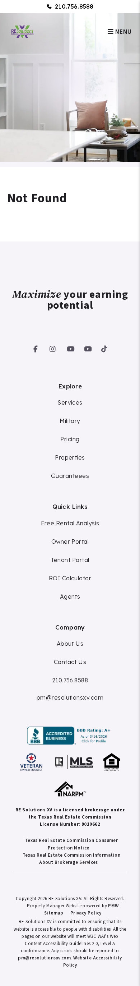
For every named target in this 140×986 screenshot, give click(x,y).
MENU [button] (122, 31)
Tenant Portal (70, 559)
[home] (22, 31)
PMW (113, 906)
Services (70, 402)
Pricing (69, 439)
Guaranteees (70, 475)
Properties (70, 457)
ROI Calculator (70, 578)
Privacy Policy (86, 913)
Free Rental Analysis (70, 523)
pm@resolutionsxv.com (70, 697)
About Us (70, 643)
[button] (35, 347)
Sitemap (53, 913)
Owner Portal (70, 541)
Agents (70, 596)
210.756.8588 (74, 6)
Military (70, 420)
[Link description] (70, 736)
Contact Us (70, 661)
